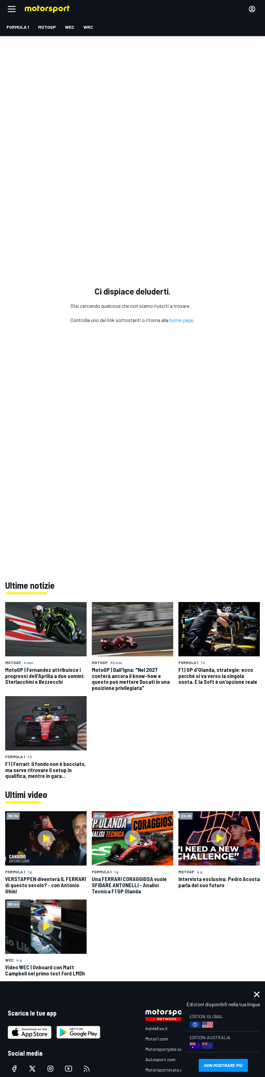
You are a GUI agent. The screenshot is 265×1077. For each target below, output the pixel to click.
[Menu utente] (252, 9)
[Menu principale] (11, 9)
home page (181, 320)
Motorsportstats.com (166, 1069)
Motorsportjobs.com (165, 1049)
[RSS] (86, 1068)
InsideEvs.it (156, 1028)
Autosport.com (160, 1059)
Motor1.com (156, 1038)
